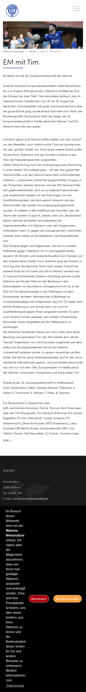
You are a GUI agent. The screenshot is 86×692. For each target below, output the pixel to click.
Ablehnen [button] (39, 598)
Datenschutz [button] (15, 685)
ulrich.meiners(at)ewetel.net (30, 498)
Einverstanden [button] (67, 598)
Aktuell (32, 51)
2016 (42, 51)
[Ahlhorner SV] (14, 10)
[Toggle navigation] (76, 9)
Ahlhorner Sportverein (13, 51)
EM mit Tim (55, 51)
